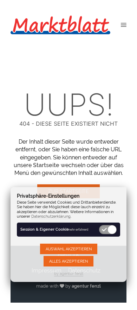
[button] (123, 24)
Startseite (46, 165)
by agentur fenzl (68, 273)
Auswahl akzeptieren (69, 248)
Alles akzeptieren (68, 261)
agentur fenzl (86, 286)
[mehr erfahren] (77, 229)
